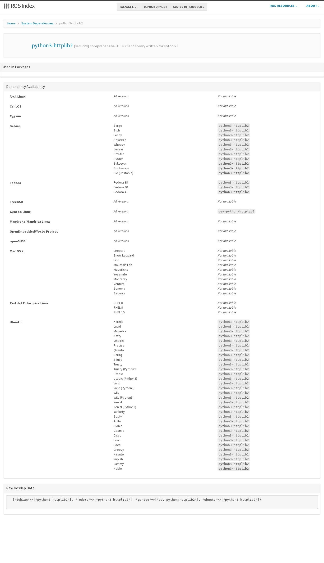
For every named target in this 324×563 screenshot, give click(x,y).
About (312, 6)
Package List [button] (129, 7)
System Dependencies (37, 23)
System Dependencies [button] (188, 7)
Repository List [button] (155, 7)
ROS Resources (282, 6)
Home (11, 23)
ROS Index (22, 5)
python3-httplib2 (52, 45)
